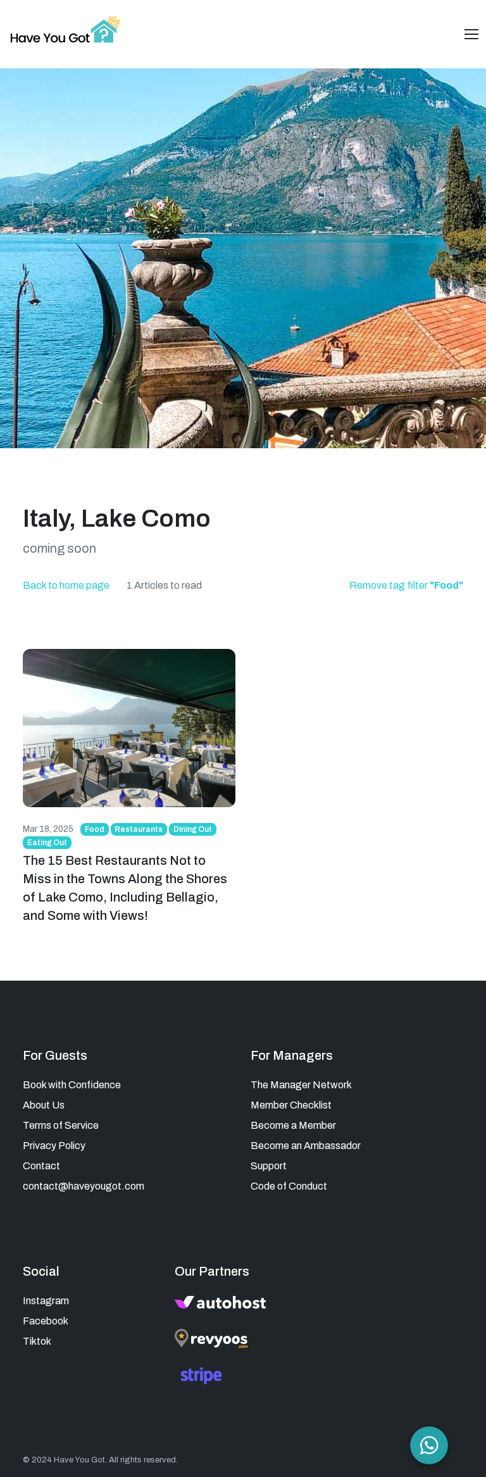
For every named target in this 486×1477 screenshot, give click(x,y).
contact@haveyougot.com (83, 1186)
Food (94, 829)
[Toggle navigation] (471, 34)
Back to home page (66, 585)
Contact (41, 1165)
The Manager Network (301, 1084)
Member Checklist (291, 1105)
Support (269, 1165)
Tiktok (37, 1341)
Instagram (46, 1300)
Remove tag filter (406, 585)
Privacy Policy (54, 1145)
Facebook (45, 1321)
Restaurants (139, 829)
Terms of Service (61, 1125)
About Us (44, 1105)
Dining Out (192, 829)
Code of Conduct (289, 1186)
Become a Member (293, 1125)
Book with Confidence (72, 1084)
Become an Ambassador (306, 1145)
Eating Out (47, 842)
